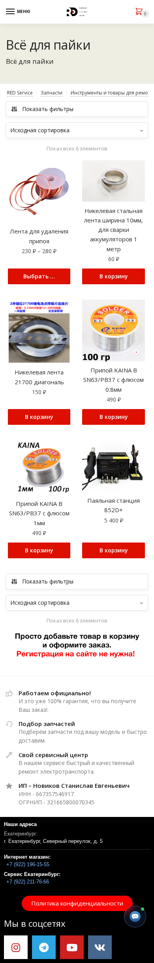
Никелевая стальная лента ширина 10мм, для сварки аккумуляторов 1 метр (113, 230)
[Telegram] (44, 947)
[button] (77, 903)
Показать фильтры (47, 109)
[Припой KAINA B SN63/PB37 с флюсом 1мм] (39, 467)
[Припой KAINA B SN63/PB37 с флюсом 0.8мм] (113, 330)
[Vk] (100, 947)
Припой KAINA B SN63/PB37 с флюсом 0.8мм (113, 379)
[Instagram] (16, 947)
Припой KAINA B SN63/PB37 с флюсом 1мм (39, 513)
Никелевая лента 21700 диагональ (39, 376)
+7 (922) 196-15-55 (27, 864)
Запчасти (51, 92)
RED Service (20, 92)
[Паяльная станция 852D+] (113, 465)
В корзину (114, 276)
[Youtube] (72, 947)
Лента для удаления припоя (39, 235)
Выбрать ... (39, 276)
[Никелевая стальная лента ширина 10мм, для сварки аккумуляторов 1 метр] (113, 181)
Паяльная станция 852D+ (113, 505)
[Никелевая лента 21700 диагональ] (39, 331)
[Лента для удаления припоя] (39, 191)
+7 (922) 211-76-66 (27, 882)
